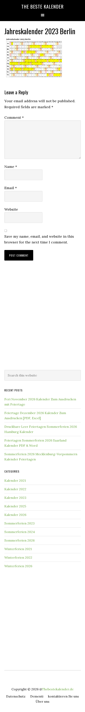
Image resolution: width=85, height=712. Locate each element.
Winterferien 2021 (18, 549)
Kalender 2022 (15, 489)
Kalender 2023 (15, 498)
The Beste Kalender (42, 6)
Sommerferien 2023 (19, 523)
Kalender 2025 (15, 506)
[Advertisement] (42, 319)
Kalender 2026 (15, 515)
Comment (14, 117)
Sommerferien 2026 (19, 540)
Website (11, 209)
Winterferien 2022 (18, 557)
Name (10, 166)
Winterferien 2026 (18, 566)
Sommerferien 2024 (19, 532)
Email (10, 188)
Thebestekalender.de (58, 689)
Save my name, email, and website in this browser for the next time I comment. (39, 239)
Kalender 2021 (15, 480)
